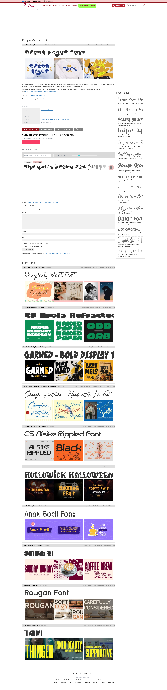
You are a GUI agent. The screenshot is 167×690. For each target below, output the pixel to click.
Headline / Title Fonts (109, 506)
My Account (38, 1)
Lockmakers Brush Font (130, 229)
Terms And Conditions (91, 682)
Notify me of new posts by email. (33, 246)
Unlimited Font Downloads (87, 5)
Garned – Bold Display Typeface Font (33, 347)
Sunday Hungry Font (28, 545)
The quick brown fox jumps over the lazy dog (69, 167)
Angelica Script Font (130, 208)
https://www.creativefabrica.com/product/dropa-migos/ (40, 91)
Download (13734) (31, 129)
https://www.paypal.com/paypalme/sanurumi (52, 99)
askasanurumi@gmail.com (38, 95)
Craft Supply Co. (42, 307)
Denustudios (42, 466)
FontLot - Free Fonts (83, 673)
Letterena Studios (51, 386)
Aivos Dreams (35, 585)
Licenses (63, 682)
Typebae (47, 347)
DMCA (71, 682)
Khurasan (35, 506)
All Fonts (102, 682)
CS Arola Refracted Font (29, 307)
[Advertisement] (83, 23)
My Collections (49, 1)
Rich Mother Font (130, 110)
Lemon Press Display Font (130, 99)
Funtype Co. (35, 625)
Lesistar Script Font (130, 142)
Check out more (47, 129)
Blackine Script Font (130, 197)
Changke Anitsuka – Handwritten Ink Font (34, 386)
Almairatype (39, 545)
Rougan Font (26, 585)
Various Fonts (32, 9)
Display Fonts (92, 45)
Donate (79, 129)
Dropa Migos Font (27, 45)
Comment (25, 212)
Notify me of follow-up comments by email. (36, 243)
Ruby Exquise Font (130, 251)
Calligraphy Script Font (130, 154)
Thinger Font (26, 625)
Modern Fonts (111, 545)
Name (24, 231)
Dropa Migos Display (41, 202)
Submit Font (110, 682)
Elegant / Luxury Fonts (98, 267)
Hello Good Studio (40, 267)
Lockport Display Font (130, 131)
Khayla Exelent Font (28, 267)
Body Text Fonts (93, 347)
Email (24, 237)
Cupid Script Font (130, 240)
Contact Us (56, 682)
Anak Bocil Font (27, 506)
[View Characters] (111, 167)
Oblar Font (130, 218)
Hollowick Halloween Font (30, 466)
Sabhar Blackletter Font (130, 119)
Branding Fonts (102, 347)
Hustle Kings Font (130, 166)
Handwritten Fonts (110, 267)
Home (24, 9)
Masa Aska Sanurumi (40, 45)
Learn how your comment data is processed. (57, 253)
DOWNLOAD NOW (31, 142)
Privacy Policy (79, 682)
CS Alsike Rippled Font (29, 426)
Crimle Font (130, 186)
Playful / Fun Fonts (101, 45)
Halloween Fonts (99, 466)
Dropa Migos (30, 202)
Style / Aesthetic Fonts (109, 386)
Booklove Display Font (130, 177)
